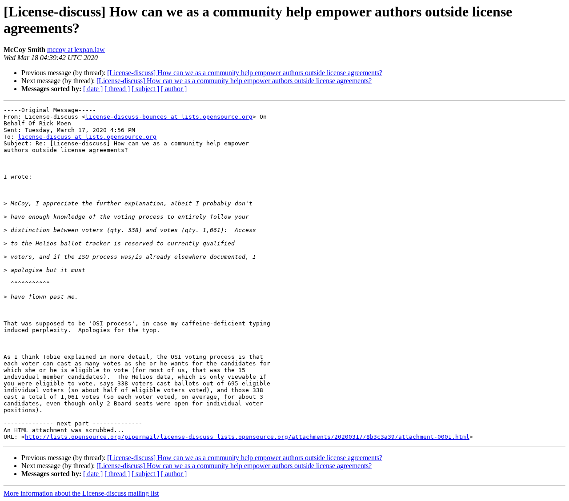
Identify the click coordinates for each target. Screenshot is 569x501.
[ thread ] (117, 88)
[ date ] (93, 88)
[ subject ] (145, 88)
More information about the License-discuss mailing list (81, 493)
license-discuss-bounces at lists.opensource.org (168, 116)
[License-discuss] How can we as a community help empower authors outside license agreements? (244, 72)
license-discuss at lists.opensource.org (87, 136)
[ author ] (174, 88)
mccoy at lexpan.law (76, 49)
